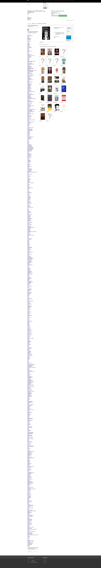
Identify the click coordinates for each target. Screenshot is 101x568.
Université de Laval (29, 401)
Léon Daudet (28, 87)
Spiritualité (28, 104)
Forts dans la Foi (29, 153)
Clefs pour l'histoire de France (30, 472)
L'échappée (28, 233)
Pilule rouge (28, 460)
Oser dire (28, 350)
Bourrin (28, 275)
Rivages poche (29, 424)
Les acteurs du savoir (29, 261)
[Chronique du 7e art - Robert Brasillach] (49, 98)
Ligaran (28, 291)
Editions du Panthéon (29, 321)
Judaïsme (28, 76)
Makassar (28, 480)
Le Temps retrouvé (29, 405)
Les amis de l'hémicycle (30, 543)
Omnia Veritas (29, 220)
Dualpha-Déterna (29, 144)
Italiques (28, 159)
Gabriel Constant (29, 154)
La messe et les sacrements (30, 105)
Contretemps (28, 379)
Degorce (28, 124)
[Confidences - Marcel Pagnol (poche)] (56, 98)
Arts (30, 23)
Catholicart (28, 511)
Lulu (27, 431)
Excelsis (28, 269)
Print (55, 37)
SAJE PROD (28, 256)
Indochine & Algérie (29, 63)
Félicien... (61, 74)
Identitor (28, 157)
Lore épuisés (28, 198)
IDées (28, 200)
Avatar (28, 132)
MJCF (28, 173)
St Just (28, 191)
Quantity (68, 31)
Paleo (28, 439)
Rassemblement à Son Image (30, 371)
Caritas (28, 545)
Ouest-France (29, 176)
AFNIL (28, 499)
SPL (27, 190)
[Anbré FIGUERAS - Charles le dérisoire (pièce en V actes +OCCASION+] (49, 61)
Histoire (28, 65)
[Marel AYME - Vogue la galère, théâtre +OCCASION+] (63, 51)
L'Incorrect (28, 538)
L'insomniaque (29, 216)
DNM (28, 400)
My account (45, 557)
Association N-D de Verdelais (30, 451)
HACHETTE (28, 302)
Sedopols (28, 188)
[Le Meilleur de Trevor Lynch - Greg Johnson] (42, 116)
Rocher (28, 314)
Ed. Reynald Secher (29, 257)
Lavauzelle (28, 340)
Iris (27, 158)
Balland (28, 284)
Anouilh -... (40, 74)
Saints (28, 108)
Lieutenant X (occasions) (30, 79)
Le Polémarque (29, 408)
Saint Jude (28, 375)
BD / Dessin (28, 57)
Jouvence (28, 356)
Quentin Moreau (29, 381)
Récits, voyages (29, 118)
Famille (28, 59)
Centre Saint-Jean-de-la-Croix (30, 386)
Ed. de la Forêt (29, 492)
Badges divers (29, 39)
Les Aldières (28, 228)
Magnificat (28, 243)
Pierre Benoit (28, 88)
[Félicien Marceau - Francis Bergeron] (63, 70)
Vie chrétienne (29, 106)
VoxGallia (28, 455)
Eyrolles (28, 301)
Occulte (28, 92)
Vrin (27, 221)
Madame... (61, 111)
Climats (28, 425)
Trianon (28, 470)
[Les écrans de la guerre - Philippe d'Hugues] (56, 79)
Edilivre (28, 509)
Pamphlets (28, 96)
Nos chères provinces (29, 145)
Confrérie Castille (29, 443)
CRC (27, 139)
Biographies (28, 69)
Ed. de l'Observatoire (29, 426)
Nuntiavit (28, 267)
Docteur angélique (29, 376)
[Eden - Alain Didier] (42, 51)
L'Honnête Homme (29, 395)
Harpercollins (28, 331)
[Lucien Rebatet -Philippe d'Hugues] (49, 51)
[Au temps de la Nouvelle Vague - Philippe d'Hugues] (49, 70)
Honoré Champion (29, 203)
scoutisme (28, 80)
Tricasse (28, 478)
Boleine (28, 337)
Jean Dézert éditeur (29, 473)
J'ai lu (28, 422)
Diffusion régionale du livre (30, 404)
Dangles (28, 342)
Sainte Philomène (29, 393)
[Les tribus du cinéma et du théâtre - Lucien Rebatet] (42, 98)
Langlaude (28, 165)
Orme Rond (28, 175)
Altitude (28, 397)
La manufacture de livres (30, 281)
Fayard (28, 310)
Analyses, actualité (29, 93)
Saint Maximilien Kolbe (30, 187)
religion (28, 50)
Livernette (28, 462)
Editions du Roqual (29, 512)
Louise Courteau (29, 347)
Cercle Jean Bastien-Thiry (30, 136)
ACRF (28, 436)
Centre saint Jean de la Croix (30, 391)
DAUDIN (28, 244)
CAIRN (28, 513)
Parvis (28, 485)
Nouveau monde (29, 303)
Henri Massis (28, 84)
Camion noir (28, 135)
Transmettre (28, 268)
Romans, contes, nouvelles (30, 113)
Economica (28, 450)
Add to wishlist (68, 40)
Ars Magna (28, 229)
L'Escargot (28, 390)
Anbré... (47, 65)
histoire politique (29, 95)
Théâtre (28, 117)
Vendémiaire (28, 414)
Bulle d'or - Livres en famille (30, 466)
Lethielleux (28, 322)
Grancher (28, 343)
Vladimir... (54, 65)
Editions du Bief (29, 289)
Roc (27, 186)
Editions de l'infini (29, 212)
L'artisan (28, 328)
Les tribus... (40, 102)
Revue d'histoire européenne (30, 540)
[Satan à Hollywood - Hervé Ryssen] (56, 51)
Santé (28, 99)
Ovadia (28, 502)
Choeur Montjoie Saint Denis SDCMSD (31, 231)
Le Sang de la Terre (29, 166)
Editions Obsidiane (29, 224)
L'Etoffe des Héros (29, 501)
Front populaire (29, 542)
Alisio (28, 361)
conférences (28, 43)
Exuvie (28, 346)
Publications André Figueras (30, 182)
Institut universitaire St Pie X (30, 446)
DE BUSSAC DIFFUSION (30, 438)
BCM (28, 134)
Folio (28, 297)
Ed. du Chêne (29, 490)
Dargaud (28, 241)
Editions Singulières (29, 214)
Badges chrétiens (29, 38)
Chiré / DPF (28, 444)
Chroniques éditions (29, 238)
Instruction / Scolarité (29, 81)
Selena (28, 235)
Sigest (28, 339)
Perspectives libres (29, 528)
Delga (28, 503)
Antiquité (28, 72)
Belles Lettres (29, 232)
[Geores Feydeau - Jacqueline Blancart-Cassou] (42, 79)
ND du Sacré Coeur (29, 174)
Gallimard (28, 276)
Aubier (28, 428)
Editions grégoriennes (29, 247)
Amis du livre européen (30, 129)
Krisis (28, 204)
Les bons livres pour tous (30, 207)
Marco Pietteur (29, 344)
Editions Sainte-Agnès (30, 222)
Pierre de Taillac (29, 239)
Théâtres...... (62, 102)
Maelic (28, 456)
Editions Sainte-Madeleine (30, 258)
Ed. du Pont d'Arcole (29, 146)
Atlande (28, 362)
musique (28, 89)
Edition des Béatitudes (30, 433)
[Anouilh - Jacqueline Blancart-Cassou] (42, 70)
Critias (28, 465)
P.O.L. (28, 177)
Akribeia (28, 128)
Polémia (28, 180)
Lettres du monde (29, 170)
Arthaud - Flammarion (29, 420)
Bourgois (28, 294)
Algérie (28, 120)
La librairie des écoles (29, 355)
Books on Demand (29, 286)
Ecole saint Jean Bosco (30, 437)
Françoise (28, 539)
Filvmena (28, 385)
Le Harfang (28, 536)
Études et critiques (29, 115)
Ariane (28, 345)
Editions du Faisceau (29, 453)
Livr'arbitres (28, 504)
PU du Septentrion (29, 288)
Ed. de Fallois (29, 309)
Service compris (29, 497)
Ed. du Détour (29, 293)
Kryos (28, 296)
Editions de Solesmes (29, 264)
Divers (28, 42)
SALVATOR (28, 369)
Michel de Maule (29, 282)
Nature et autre (29, 100)
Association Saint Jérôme (30, 432)
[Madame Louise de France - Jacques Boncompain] (63, 107)
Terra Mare (28, 251)
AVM (28, 250)
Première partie (29, 387)
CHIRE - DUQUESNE (29, 441)
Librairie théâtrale (29, 494)
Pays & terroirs (29, 178)
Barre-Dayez (28, 133)
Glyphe (28, 245)
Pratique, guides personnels (30, 101)
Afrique (28, 121)
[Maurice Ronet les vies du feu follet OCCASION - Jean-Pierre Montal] (49, 116)
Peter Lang (28, 179)
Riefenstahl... (62, 65)
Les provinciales (29, 374)
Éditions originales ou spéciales (31, 91)
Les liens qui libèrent (29, 427)
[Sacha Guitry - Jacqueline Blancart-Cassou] (56, 70)
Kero (27, 318)
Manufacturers (31, 548)
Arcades (28, 449)
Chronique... (47, 102)
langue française (29, 116)
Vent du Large (29, 194)
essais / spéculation (29, 110)
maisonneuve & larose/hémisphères (31, 367)
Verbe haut (28, 407)
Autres (28, 36)
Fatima (28, 52)
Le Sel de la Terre (29, 523)
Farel (28, 253)
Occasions (28, 82)
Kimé (28, 236)
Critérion (28, 240)
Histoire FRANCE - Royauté (30, 68)
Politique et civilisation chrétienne (31, 109)
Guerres (28, 60)
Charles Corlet (29, 496)
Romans (28, 112)
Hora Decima (28, 262)
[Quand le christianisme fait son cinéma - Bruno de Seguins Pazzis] (49, 88)
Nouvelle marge (29, 454)
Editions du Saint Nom (30, 149)
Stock (28, 316)
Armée (28, 62)
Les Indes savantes (29, 292)
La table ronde (29, 277)
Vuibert (28, 358)
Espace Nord (28, 215)
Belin (28, 363)
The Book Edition (29, 463)
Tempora (28, 495)
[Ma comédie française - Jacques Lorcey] (56, 88)
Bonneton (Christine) (29, 298)
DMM (28, 372)
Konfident (28, 246)
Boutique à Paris (29, 18)
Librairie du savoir (29, 477)
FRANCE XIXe (29, 67)
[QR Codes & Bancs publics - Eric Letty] (42, 107)
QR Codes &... (41, 111)
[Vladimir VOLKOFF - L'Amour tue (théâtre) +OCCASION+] (56, 61)
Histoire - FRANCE (29, 66)
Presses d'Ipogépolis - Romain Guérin (31, 510)
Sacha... (54, 74)
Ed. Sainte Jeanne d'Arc (30, 445)
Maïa (28, 507)
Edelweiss (28, 461)
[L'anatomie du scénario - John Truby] (49, 107)
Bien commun (29, 384)
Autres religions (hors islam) (30, 75)
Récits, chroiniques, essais (30, 515)
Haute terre (28, 205)
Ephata (28, 335)
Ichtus (28, 486)
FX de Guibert (29, 311)
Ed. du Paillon (29, 474)
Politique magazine (29, 544)
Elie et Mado (28, 448)
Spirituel (28, 45)
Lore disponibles (29, 197)
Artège (28, 308)
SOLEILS (28, 410)
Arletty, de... (54, 111)
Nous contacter (29, 19)
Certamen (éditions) (29, 392)
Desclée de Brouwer (29, 306)
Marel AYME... (62, 56)
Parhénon (28, 475)
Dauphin (28, 419)
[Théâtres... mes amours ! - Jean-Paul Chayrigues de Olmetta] (63, 98)
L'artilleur (28, 305)
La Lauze (28, 514)
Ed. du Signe (28, 199)
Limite (28, 535)
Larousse (28, 313)
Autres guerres (29, 64)
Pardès (28, 434)
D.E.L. (28, 140)
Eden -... (40, 56)
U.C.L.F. (28, 193)
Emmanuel (28, 252)
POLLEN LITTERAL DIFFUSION (31, 364)
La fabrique (28, 234)
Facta (28, 152)
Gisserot (28, 248)
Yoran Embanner (29, 366)
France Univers (29, 202)
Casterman (28, 421)
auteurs (28, 123)
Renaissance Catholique (30, 533)
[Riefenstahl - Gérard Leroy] (63, 61)
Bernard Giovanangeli (29, 332)
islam (28, 74)
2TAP (28, 508)
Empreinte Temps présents (30, 380)
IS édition (28, 325)
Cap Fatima (28, 489)
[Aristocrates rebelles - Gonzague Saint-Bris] (63, 79)
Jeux (28, 40)
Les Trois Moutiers (29, 169)
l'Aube (28, 417)
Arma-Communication (29, 130)
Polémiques (28, 181)
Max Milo (28, 359)
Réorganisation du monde (30, 487)
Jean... (40, 65)
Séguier (28, 413)
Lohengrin (28, 458)
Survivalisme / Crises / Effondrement (31, 98)
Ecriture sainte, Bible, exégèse (30, 111)
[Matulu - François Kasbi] (49, 79)
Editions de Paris (29, 272)
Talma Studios (29, 333)
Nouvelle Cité (28, 326)
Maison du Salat (29, 171)
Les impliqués (29, 162)
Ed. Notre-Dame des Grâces (30, 147)
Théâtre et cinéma (34, 23)
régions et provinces (29, 103)
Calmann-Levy (29, 317)
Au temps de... (48, 74)
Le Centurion (28, 378)
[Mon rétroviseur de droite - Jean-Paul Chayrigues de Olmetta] (42, 88)
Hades (28, 304)
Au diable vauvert (29, 290)
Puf (27, 183)
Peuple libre (28, 265)
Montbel (28, 299)
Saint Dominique (29, 402)
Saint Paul (28, 263)
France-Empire (29, 383)
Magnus (28, 287)
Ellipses (28, 151)
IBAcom (28, 498)
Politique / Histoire (29, 51)
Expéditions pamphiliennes (30, 482)
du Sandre (28, 415)
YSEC (28, 195)
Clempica (28, 206)
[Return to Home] (28, 23)
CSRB (28, 398)
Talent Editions (29, 327)
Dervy (28, 491)
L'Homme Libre (29, 164)
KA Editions (28, 352)
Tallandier (28, 279)
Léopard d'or (28, 219)
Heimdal (28, 125)
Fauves (28, 163)
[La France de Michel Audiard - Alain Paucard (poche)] (63, 88)
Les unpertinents (29, 351)
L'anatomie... (48, 111)
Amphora (28, 484)
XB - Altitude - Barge (29, 396)
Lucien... (47, 56)
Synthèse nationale (29, 192)
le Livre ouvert (29, 270)
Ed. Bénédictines (29, 388)
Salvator (28, 373)
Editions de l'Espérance (30, 273)
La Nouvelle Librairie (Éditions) (30, 457)
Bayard (28, 320)
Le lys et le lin (29, 506)
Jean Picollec (28, 357)
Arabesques (28, 483)
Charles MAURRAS (29, 83)
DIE (27, 141)
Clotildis (28, 399)
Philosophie (28, 518)
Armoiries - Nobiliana (29, 519)
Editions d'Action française (30, 409)
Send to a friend (57, 36)
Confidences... (55, 102)
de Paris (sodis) (29, 285)
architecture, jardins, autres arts (31, 55)
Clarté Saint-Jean (29, 137)
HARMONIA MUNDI (29, 412)
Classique (28, 46)
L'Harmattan (28, 161)
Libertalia (28, 416)
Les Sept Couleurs (29, 168)
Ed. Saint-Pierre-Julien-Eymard (30, 227)
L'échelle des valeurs (29, 532)
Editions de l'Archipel (29, 315)
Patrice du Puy (29, 467)
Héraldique (28, 54)
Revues (28, 185)
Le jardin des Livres (29, 354)
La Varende (28, 86)
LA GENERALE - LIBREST (30, 338)
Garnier (28, 280)
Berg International (29, 274)
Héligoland (28, 217)
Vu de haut (28, 530)
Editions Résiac (29, 226)
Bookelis (28, 323)
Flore (28, 468)
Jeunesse (28, 77)
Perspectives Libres (29, 334)
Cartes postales (29, 41)
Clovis (28, 368)
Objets (28, 48)
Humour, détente (29, 520)
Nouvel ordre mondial (29, 516)
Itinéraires (28, 209)
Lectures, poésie (29, 47)
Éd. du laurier (28, 260)
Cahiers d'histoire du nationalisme (31, 531)
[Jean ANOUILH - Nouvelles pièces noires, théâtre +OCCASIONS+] (42, 61)
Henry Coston (29, 156)
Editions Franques (29, 150)
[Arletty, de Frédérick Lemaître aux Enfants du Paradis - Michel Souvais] (56, 107)
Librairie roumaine (29, 469)
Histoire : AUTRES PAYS (30, 71)
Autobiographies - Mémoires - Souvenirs (32, 70)
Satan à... (54, 56)
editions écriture (29, 211)
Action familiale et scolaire (30, 127)
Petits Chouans (29, 442)
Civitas (28, 403)
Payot (28, 429)
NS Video (28, 255)
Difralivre (28, 142)
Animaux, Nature (29, 122)
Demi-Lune (28, 349)
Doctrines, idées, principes (30, 94)
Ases (28, 210)
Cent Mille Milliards (29, 330)
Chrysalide (28, 479)
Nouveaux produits (29, 17)
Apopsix (28, 223)
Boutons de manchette (30, 35)
